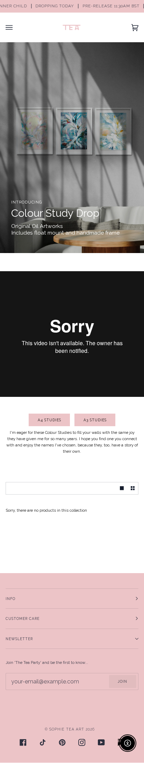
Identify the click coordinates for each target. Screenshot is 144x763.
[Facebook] (23, 742)
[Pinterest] (62, 742)
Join (122, 681)
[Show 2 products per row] (132, 488)
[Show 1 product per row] (121, 488)
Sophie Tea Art (66, 729)
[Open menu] (16, 27)
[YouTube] (101, 742)
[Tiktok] (42, 742)
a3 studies (94, 420)
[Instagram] (81, 742)
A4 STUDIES (49, 420)
